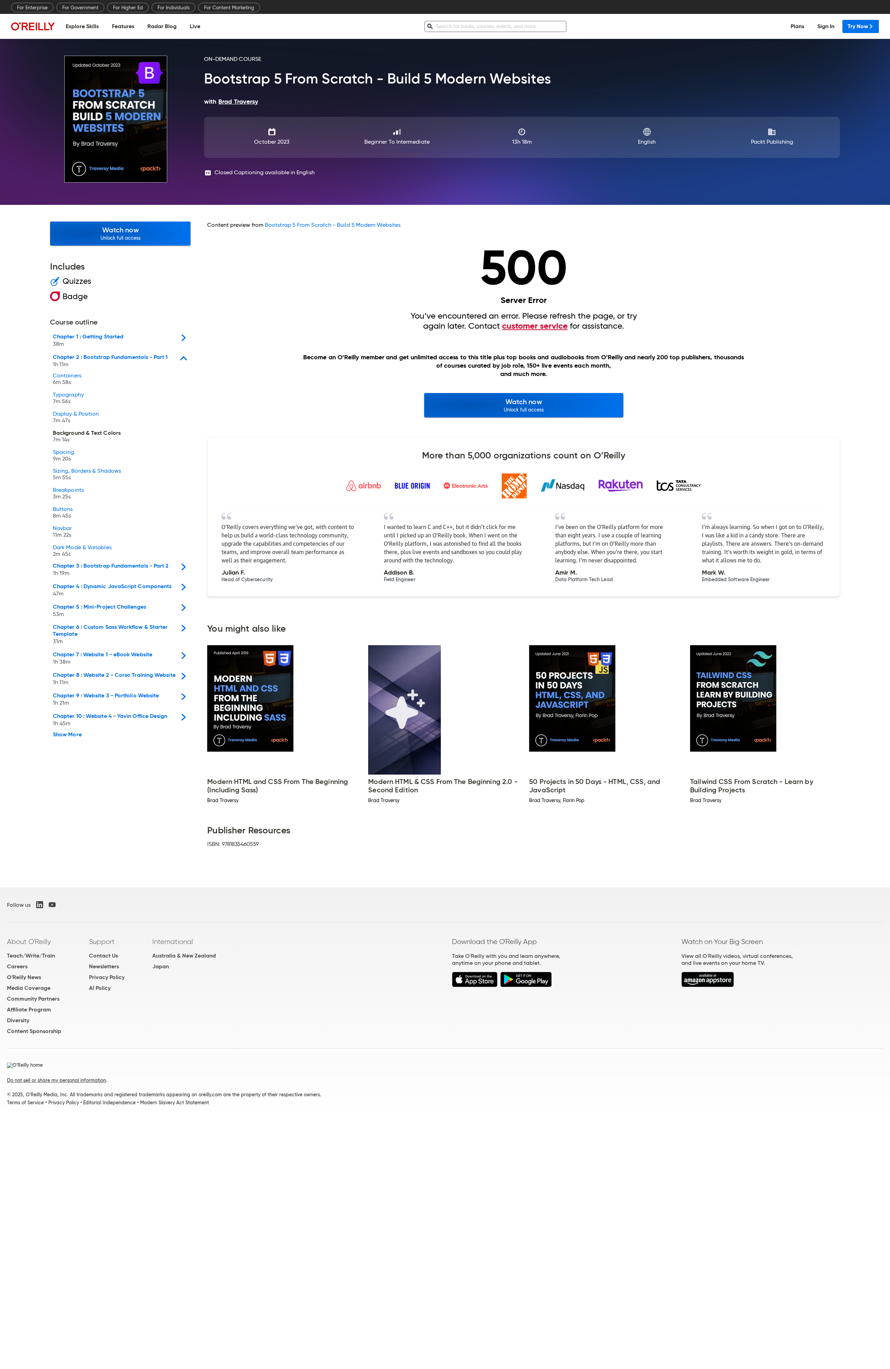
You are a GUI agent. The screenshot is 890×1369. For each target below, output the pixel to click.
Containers (67, 379)
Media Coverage (28, 988)
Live (195, 26)
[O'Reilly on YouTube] (52, 904)
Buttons (63, 512)
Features (123, 26)
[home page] (33, 26)
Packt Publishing (772, 141)
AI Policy (100, 988)
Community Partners (33, 998)
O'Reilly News (24, 977)
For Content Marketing (229, 8)
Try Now (858, 26)
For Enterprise (32, 8)
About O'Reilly (29, 941)
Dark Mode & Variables (82, 551)
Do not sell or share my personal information (56, 1080)
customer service (535, 326)
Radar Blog (162, 26)
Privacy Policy (106, 977)
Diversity (18, 1020)
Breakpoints (68, 493)
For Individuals (173, 8)
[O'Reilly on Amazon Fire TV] (707, 985)
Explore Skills (82, 26)
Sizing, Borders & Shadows (87, 474)
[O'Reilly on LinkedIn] (39, 904)
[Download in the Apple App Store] (474, 985)
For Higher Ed (128, 8)
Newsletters (104, 966)
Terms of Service (25, 1102)
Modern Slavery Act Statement (174, 1102)
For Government (80, 8)
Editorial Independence (109, 1102)
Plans (797, 26)
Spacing (63, 455)
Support (102, 941)
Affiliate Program (29, 1009)
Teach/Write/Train (31, 955)
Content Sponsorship (34, 1031)
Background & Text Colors (87, 436)
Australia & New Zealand (184, 955)
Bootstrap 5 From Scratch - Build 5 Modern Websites (332, 225)
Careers (17, 966)
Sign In (825, 26)
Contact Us (103, 955)
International (172, 941)
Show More (67, 734)
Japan (160, 966)
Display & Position (76, 417)
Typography (68, 398)
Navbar (62, 532)
